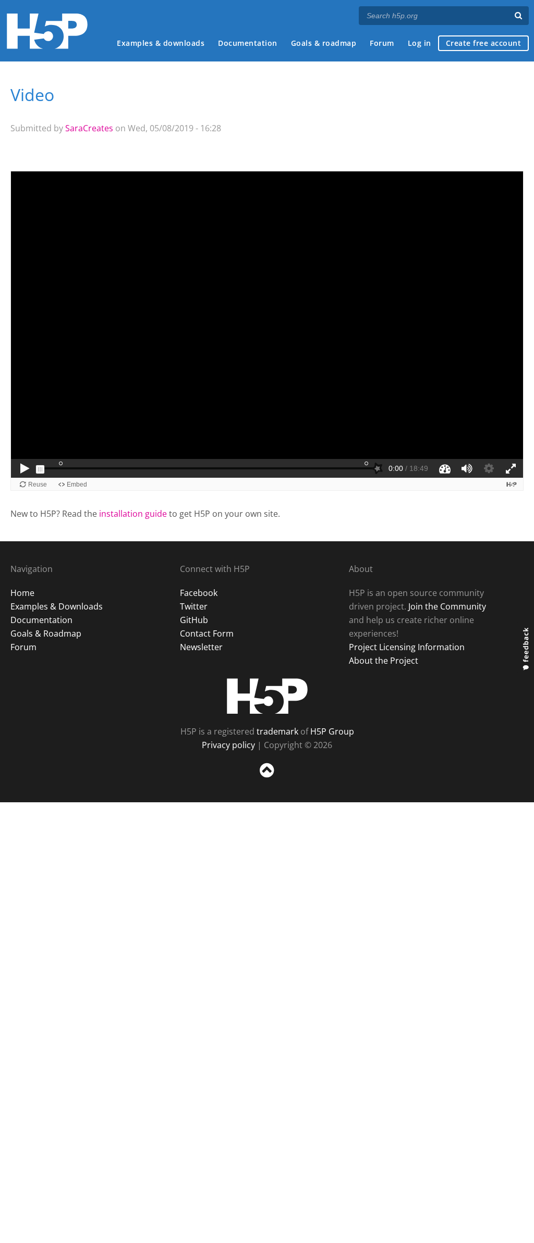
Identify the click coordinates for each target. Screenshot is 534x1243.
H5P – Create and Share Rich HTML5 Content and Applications (47, 31)
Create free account (483, 43)
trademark (277, 731)
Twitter (194, 606)
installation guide (133, 513)
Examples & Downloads (56, 606)
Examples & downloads (160, 43)
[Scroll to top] (267, 779)
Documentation (247, 43)
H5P (267, 696)
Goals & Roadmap (45, 633)
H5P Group (332, 731)
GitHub (194, 620)
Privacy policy (228, 745)
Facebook (198, 593)
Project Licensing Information (407, 647)
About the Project (383, 660)
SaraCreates (89, 128)
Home (22, 593)
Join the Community (447, 606)
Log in (419, 43)
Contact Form (207, 633)
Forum (382, 43)
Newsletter (201, 647)
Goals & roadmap (324, 43)
